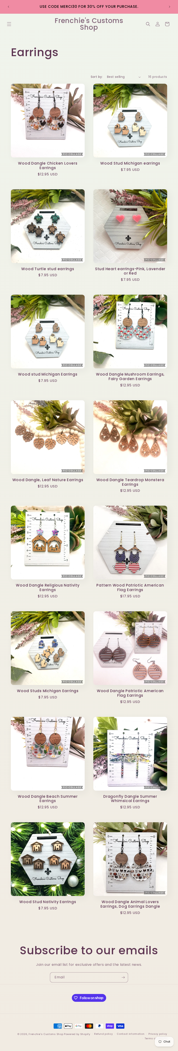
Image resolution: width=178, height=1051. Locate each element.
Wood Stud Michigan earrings (130, 163)
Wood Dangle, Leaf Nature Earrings (47, 480)
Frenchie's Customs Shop (46, 1034)
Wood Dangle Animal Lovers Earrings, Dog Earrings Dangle (130, 904)
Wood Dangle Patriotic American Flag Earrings (130, 693)
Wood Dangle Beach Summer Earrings (48, 798)
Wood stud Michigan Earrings (47, 374)
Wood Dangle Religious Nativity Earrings (47, 587)
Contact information (130, 1034)
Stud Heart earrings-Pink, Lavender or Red (130, 271)
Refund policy (103, 1034)
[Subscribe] (123, 977)
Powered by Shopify (77, 1034)
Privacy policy (157, 1034)
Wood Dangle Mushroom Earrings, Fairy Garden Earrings (130, 376)
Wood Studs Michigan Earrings (48, 691)
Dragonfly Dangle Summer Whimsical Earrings (130, 798)
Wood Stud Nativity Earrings (47, 902)
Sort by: (97, 77)
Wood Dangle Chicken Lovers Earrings (47, 165)
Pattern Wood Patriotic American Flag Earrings (130, 587)
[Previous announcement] (8, 6)
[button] (9, 24)
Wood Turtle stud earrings (47, 269)
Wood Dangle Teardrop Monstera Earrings (130, 482)
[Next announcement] (169, 6)
